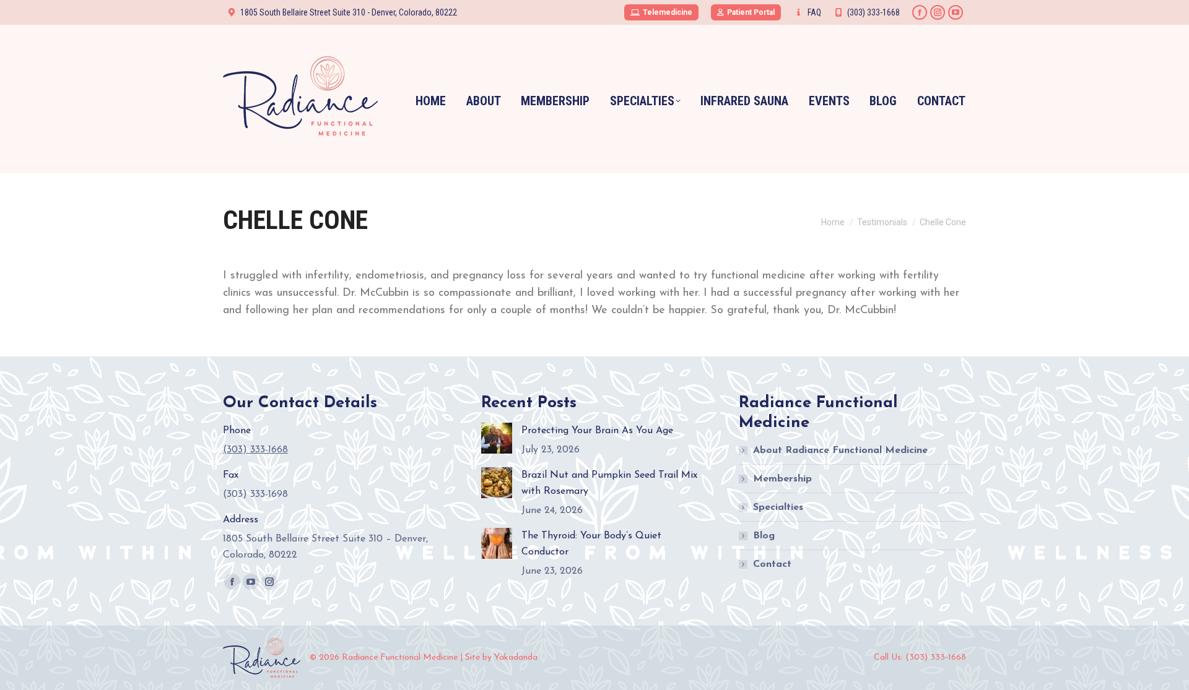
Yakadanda (516, 657)
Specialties (778, 507)
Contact (772, 564)
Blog (764, 536)
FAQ (814, 12)
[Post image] (496, 438)
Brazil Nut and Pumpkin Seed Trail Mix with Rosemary (609, 483)
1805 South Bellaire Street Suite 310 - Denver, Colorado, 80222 (348, 12)
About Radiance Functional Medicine (840, 450)
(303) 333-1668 (873, 12)
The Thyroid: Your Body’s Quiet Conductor (591, 544)
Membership (782, 479)
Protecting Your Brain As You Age (597, 431)
